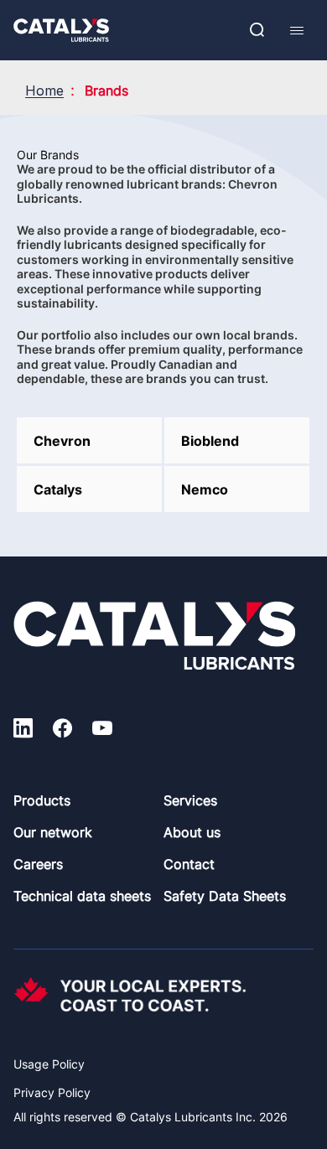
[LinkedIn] (23, 731)
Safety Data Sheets (225, 896)
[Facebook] (62, 731)
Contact (189, 864)
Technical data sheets (82, 896)
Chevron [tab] (62, 440)
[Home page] (61, 30)
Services (190, 800)
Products (41, 800)
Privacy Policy (52, 1092)
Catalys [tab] (58, 489)
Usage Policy (49, 1064)
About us (192, 832)
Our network (52, 832)
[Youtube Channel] (102, 731)
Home (44, 90)
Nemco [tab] (204, 489)
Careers (38, 864)
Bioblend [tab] (210, 440)
